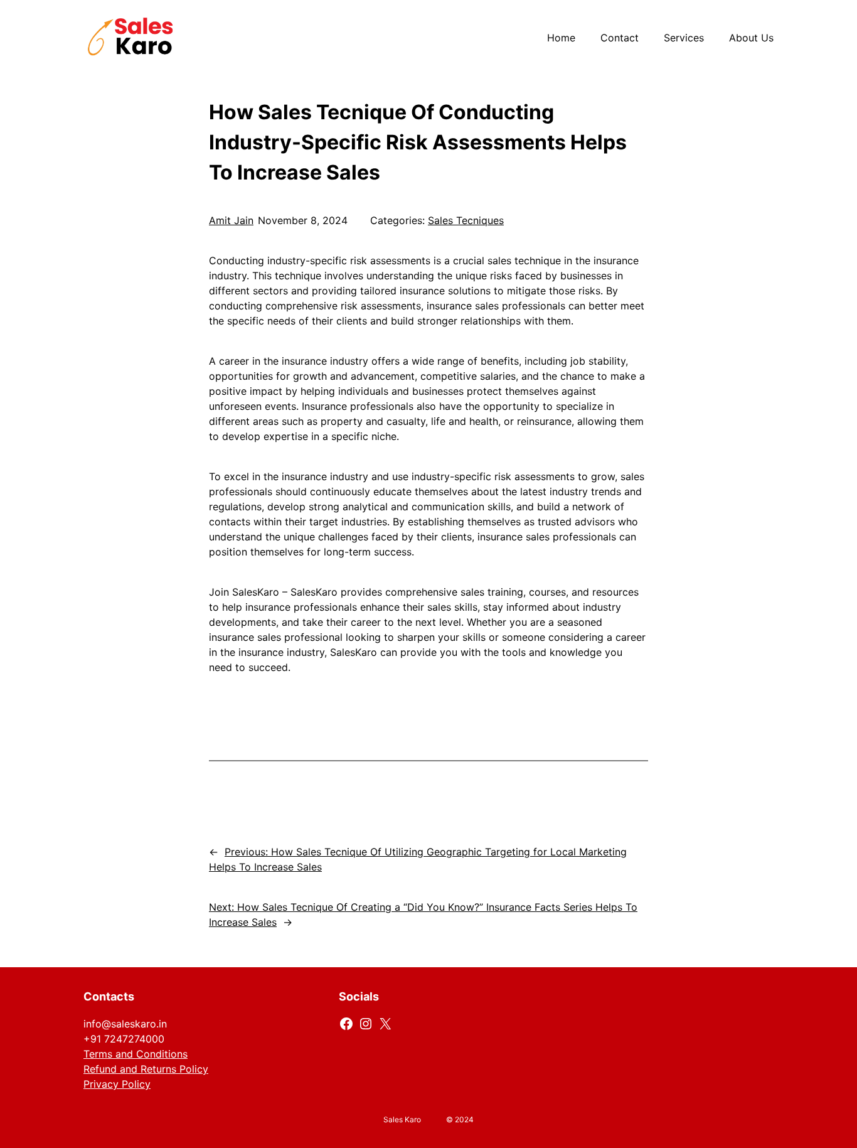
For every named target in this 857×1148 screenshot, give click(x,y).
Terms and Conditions (135, 1054)
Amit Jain (231, 220)
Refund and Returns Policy (145, 1069)
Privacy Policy (117, 1084)
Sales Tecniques (466, 220)
